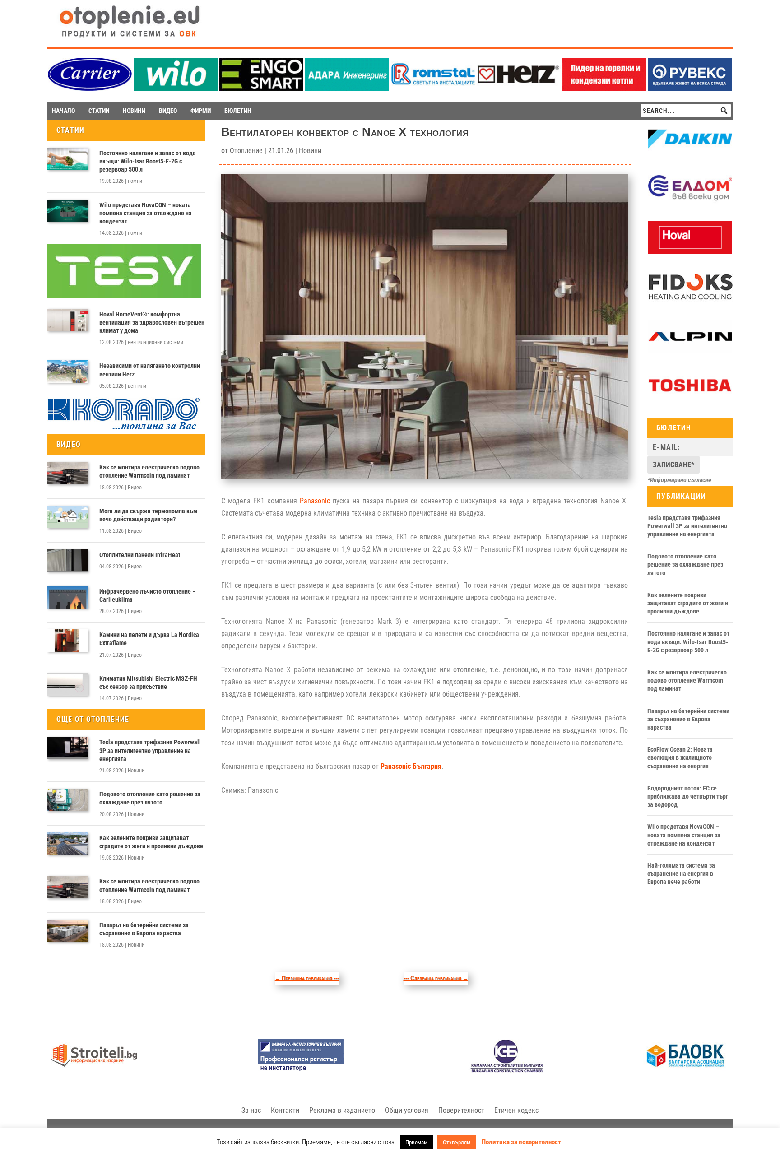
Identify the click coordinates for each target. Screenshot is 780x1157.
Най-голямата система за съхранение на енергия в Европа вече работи (681, 873)
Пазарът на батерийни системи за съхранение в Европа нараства (144, 929)
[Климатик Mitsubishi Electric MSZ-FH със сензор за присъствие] (67, 684)
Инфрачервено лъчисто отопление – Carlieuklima (147, 595)
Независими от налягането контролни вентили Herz (149, 369)
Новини (136, 770)
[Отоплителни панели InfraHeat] (67, 560)
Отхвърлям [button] (456, 1142)
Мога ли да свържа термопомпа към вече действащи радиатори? (148, 515)
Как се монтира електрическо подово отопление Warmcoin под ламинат (149, 471)
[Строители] (94, 1070)
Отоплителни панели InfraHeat (139, 554)
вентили (137, 386)
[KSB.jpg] (507, 1070)
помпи (135, 181)
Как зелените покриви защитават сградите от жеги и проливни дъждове (151, 842)
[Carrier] (90, 88)
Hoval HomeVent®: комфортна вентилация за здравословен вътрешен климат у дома (151, 322)
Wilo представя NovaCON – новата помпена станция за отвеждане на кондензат (145, 213)
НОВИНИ (134, 110)
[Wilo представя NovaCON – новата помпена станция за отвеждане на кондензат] (67, 211)
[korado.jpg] (124, 428)
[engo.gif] (261, 88)
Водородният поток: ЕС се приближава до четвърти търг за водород (687, 796)
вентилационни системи (155, 342)
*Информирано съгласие (679, 479)
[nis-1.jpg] (301, 1070)
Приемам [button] (416, 1142)
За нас (251, 1110)
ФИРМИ (200, 110)
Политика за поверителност (521, 1142)
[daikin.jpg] (690, 153)
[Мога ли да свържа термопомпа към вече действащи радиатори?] (67, 517)
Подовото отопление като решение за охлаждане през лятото (149, 798)
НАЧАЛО (63, 110)
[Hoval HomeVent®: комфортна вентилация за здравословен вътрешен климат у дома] (67, 320)
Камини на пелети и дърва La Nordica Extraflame (149, 638)
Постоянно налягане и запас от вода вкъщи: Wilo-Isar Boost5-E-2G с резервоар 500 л (147, 161)
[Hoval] (690, 251)
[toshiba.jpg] (690, 399)
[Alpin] (690, 350)
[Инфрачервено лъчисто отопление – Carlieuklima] (67, 597)
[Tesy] (124, 295)
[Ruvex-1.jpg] (690, 88)
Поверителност (461, 1110)
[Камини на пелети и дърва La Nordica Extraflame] (67, 640)
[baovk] (686, 1070)
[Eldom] (690, 202)
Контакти (285, 1110)
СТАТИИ (98, 110)
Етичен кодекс (516, 1110)
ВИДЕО (168, 110)
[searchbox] (686, 110)
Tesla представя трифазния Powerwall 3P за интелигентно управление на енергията (150, 750)
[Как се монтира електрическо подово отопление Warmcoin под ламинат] (67, 473)
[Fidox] (690, 301)
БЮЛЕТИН (237, 110)
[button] (724, 110)
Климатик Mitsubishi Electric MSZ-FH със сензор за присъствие (148, 682)
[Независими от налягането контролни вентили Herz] (67, 371)
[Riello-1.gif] (604, 88)
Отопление (246, 150)
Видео (135, 487)
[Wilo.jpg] (176, 88)
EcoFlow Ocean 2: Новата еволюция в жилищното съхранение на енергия (680, 757)
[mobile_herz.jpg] (519, 88)
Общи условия (406, 1110)
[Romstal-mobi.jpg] (433, 88)
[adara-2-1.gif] (347, 88)
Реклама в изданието (342, 1110)
